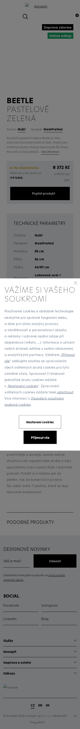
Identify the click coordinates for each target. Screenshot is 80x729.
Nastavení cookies (23, 386)
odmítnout (65, 392)
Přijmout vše (40, 437)
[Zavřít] (75, 282)
